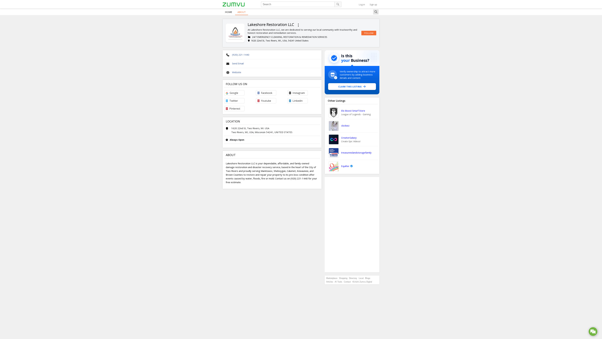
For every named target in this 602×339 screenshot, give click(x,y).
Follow (368, 33)
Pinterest (234, 108)
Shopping (343, 278)
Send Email (238, 63)
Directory (353, 278)
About (242, 11)
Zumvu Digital (365, 282)
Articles (329, 282)
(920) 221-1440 (240, 54)
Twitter (233, 100)
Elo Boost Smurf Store (353, 110)
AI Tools (338, 282)
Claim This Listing (350, 86)
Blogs (367, 278)
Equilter (345, 166)
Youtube (266, 100)
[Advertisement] (352, 225)
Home (228, 11)
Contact (347, 282)
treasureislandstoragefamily (356, 152)
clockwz (345, 125)
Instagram (299, 93)
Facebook (266, 93)
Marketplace (331, 278)
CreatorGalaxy (349, 137)
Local (361, 278)
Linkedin (298, 100)
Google (234, 93)
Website (236, 72)
